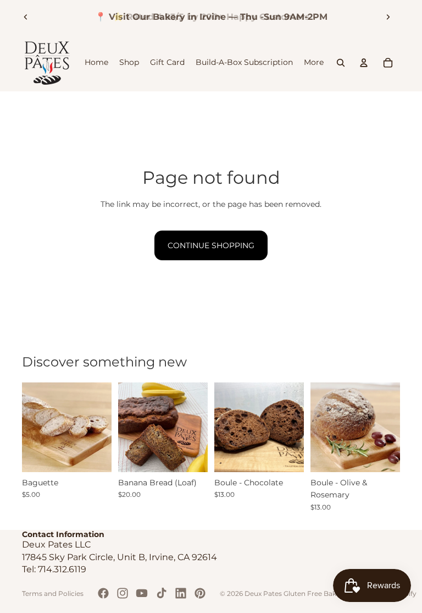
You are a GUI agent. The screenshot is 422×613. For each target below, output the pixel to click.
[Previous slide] (26, 17)
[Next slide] (388, 17)
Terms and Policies (53, 593)
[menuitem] (313, 62)
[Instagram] (122, 593)
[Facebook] (103, 593)
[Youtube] (141, 593)
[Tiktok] (161, 593)
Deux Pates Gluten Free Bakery (296, 593)
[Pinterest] (200, 593)
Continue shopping (211, 245)
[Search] (341, 63)
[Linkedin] (180, 593)
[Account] (364, 63)
